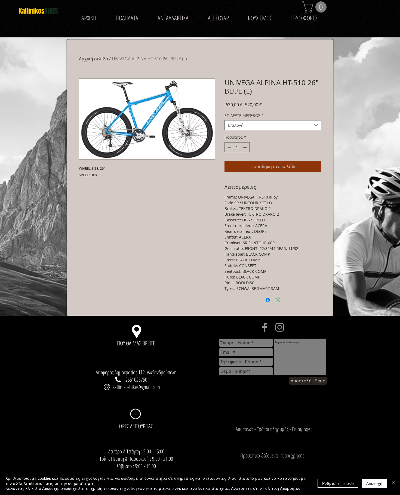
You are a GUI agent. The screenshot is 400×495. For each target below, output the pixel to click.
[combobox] (272, 125)
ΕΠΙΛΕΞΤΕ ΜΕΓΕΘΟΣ (244, 115)
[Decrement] (228, 147)
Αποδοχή (374, 483)
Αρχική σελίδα (93, 59)
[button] (315, 7)
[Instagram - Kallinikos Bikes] (279, 327)
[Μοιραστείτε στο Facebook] (267, 300)
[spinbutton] (237, 147)
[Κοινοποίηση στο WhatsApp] (278, 300)
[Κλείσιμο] (393, 483)
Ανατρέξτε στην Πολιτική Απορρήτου (265, 488)
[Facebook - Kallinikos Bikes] (264, 327)
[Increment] (245, 147)
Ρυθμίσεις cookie (338, 483)
